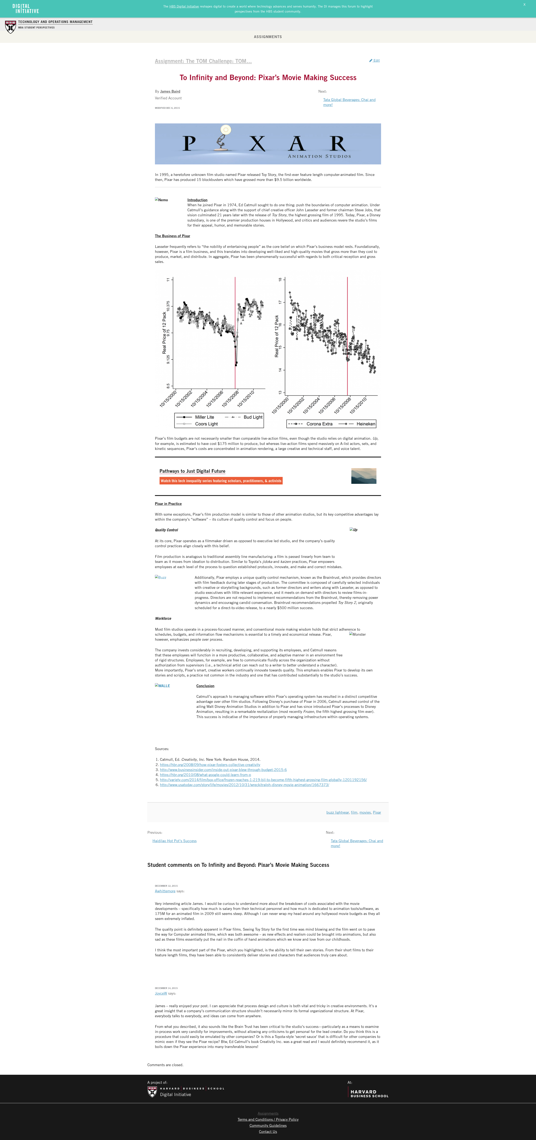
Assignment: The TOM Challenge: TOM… (203, 61)
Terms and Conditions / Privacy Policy (268, 1119)
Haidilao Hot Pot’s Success (174, 840)
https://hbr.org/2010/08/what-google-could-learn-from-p (205, 774)
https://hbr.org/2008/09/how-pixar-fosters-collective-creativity (210, 764)
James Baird (170, 91)
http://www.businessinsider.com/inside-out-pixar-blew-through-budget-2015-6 (223, 769)
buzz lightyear (337, 812)
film (354, 812)
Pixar (377, 812)
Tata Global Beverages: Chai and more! (349, 102)
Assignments (268, 36)
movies (365, 812)
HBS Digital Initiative (184, 6)
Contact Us (268, 1131)
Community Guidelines (268, 1125)
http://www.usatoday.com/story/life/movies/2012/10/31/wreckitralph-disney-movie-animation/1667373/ (244, 784)
